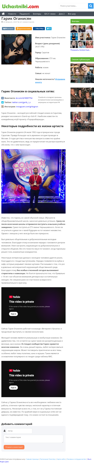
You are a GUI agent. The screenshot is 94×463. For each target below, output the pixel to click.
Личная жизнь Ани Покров (79, 77)
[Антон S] (82, 47)
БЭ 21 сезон (49, 13)
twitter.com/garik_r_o (21, 102)
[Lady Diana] (82, 32)
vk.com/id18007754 (24, 98)
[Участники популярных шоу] (20, 7)
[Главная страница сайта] (3, 14)
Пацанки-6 (25, 13)
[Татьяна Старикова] (82, 39)
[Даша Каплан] (74, 47)
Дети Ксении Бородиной (81, 125)
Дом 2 (62, 13)
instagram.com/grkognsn (27, 106)
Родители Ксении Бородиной (78, 102)
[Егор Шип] (89, 39)
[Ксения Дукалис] (89, 47)
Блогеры (37, 13)
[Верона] (89, 32)
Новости (12, 13)
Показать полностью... (80, 50)
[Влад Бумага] (74, 32)
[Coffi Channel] (74, 39)
